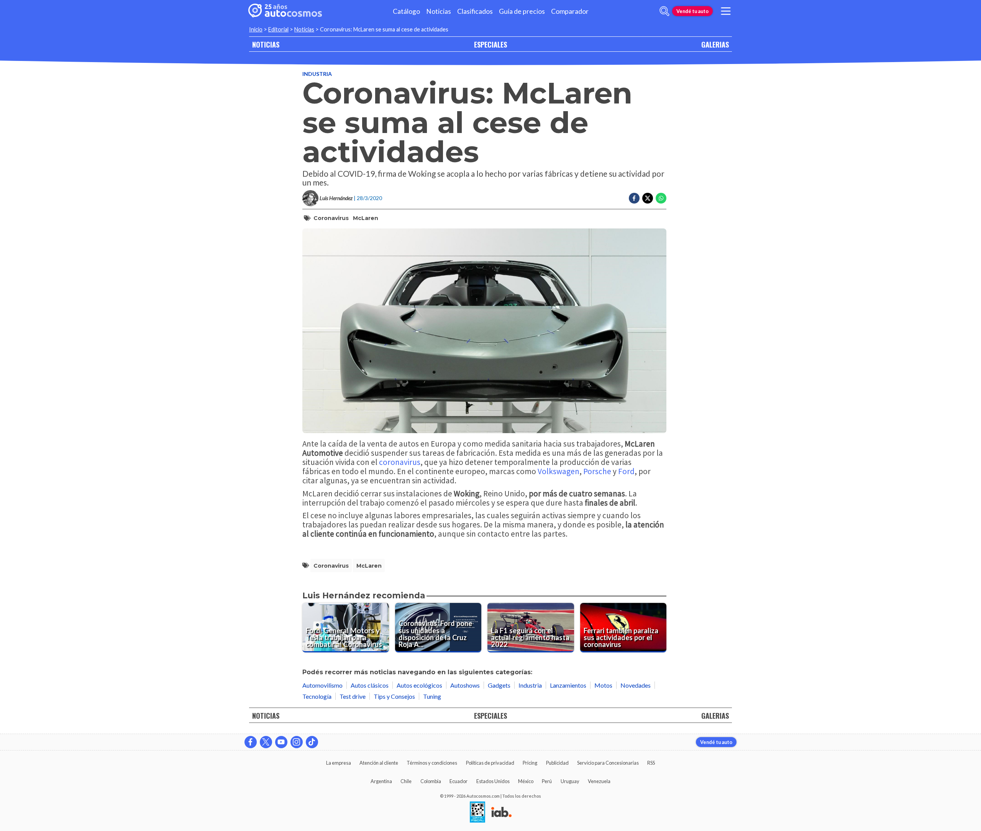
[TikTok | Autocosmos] (312, 742)
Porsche (597, 471)
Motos (603, 685)
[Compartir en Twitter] (647, 198)
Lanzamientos (568, 685)
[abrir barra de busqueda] (664, 11)
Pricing (530, 763)
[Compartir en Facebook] (634, 198)
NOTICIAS (265, 44)
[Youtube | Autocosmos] (281, 742)
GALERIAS (715, 44)
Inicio (255, 29)
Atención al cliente (378, 763)
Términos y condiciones (432, 763)
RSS (651, 763)
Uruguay (570, 781)
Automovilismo (322, 685)
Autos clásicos (370, 685)
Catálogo (406, 11)
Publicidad (557, 763)
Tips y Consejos (394, 696)
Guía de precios (522, 11)
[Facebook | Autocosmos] (250, 742)
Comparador (570, 11)
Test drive (353, 696)
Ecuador (458, 781)
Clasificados (475, 11)
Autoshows (465, 685)
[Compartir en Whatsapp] (661, 198)
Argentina (381, 781)
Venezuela (599, 781)
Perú (547, 781)
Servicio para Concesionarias (608, 763)
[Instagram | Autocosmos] (296, 742)
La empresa (338, 763)
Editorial (278, 29)
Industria (317, 74)
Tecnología (316, 696)
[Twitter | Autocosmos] (266, 742)
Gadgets (499, 685)
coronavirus (331, 218)
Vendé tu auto (692, 11)
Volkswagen (558, 471)
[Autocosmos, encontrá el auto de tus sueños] (285, 11)
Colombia (430, 781)
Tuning (432, 696)
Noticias (438, 11)
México (525, 781)
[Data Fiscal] (477, 812)
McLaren (365, 218)
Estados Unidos (493, 781)
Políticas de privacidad (490, 763)
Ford (626, 471)
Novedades (635, 685)
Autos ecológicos (419, 685)
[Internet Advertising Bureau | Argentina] (501, 812)
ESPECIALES (490, 44)
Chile (406, 781)
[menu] (726, 11)
